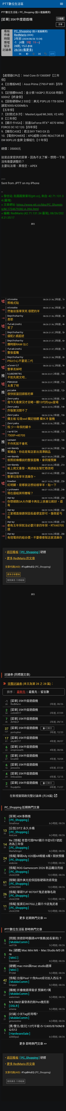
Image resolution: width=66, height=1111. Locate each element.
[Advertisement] (33, 260)
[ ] (19, 820)
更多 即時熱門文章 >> (33, 1043)
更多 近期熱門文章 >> (33, 918)
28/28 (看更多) (23, 50)
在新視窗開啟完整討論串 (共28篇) (34, 796)
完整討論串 (15, 683)
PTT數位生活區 (9, 12)
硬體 (25, 552)
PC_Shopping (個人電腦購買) (35, 12)
